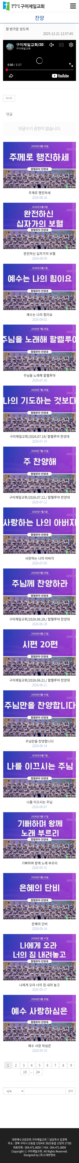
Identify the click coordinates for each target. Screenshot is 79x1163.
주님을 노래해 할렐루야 (39, 377)
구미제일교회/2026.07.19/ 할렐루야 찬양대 (39, 438)
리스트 (9, 98)
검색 (70, 1091)
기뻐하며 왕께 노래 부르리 (40, 865)
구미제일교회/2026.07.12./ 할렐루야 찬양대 (39, 499)
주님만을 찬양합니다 (40, 743)
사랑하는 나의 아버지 (39, 560)
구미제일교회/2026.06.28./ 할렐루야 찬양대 (39, 621)
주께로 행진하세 (40, 195)
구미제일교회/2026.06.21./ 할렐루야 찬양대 (39, 682)
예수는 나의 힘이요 (39, 317)
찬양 (39, 17)
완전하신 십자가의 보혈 (39, 256)
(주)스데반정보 (47, 1155)
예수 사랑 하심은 (39, 1048)
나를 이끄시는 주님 (39, 804)
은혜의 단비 (40, 926)
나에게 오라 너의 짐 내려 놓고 (39, 987)
